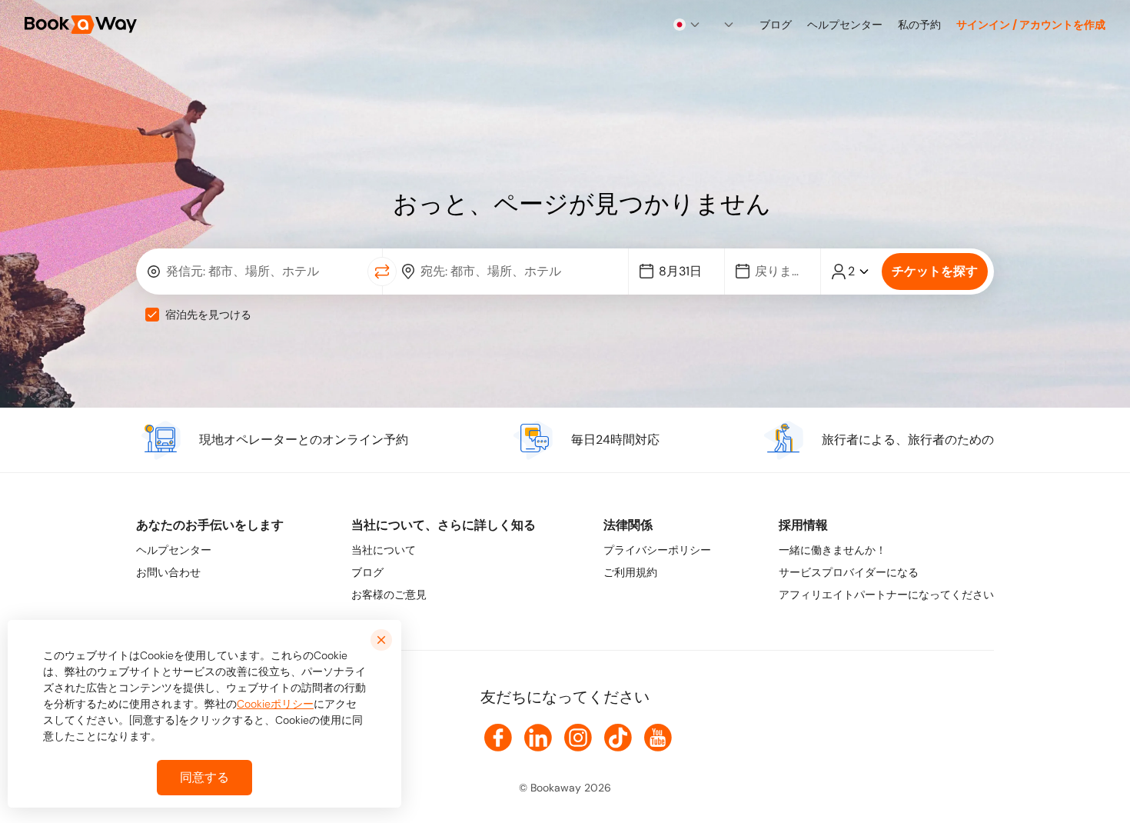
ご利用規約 (630, 572)
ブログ (367, 572)
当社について (383, 550)
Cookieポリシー (275, 704)
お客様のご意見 (389, 594)
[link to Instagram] (578, 737)
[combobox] (687, 25)
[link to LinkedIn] (538, 737)
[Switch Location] (382, 271)
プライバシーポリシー (657, 550)
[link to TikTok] (618, 737)
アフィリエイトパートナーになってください (886, 594)
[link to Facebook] (498, 737)
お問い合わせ (168, 572)
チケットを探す (935, 271)
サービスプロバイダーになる (849, 572)
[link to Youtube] (658, 737)
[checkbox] (152, 315)
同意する (204, 777)
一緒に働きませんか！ (832, 550)
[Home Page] (81, 24)
